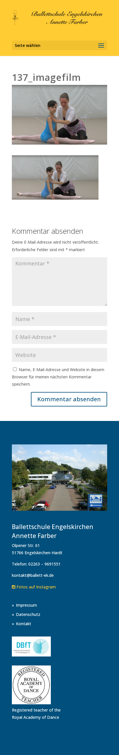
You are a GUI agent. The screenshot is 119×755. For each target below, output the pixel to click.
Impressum (26, 605)
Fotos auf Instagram (35, 587)
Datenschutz (28, 614)
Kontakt (23, 623)
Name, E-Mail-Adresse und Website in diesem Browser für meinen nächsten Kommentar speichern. (58, 377)
